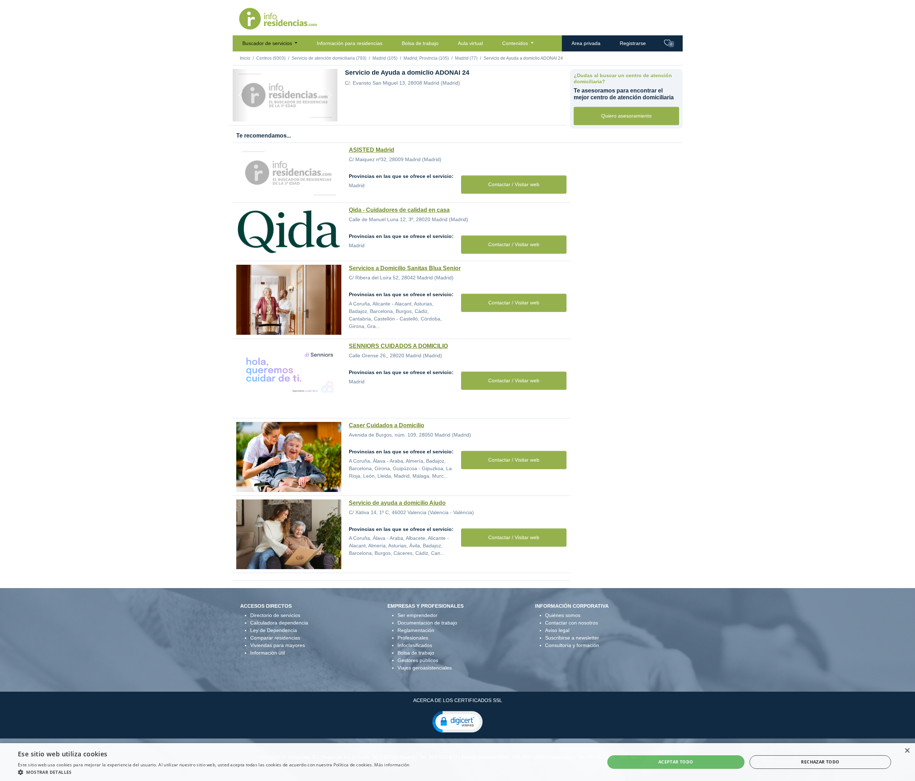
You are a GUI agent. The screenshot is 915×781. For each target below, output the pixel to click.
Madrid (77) (466, 58)
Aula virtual (470, 43)
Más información (392, 765)
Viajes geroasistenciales (424, 668)
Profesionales (412, 638)
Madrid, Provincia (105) (426, 58)
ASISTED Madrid (371, 150)
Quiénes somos (562, 615)
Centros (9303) (271, 58)
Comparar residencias (275, 638)
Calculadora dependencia (279, 623)
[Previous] (240, 95)
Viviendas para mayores (277, 645)
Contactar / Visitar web (513, 184)
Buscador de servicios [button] (267, 43)
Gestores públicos (417, 660)
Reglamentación (415, 630)
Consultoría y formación (572, 645)
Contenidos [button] (515, 43)
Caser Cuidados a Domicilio (386, 425)
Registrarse (633, 43)
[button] (457, 721)
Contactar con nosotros (571, 623)
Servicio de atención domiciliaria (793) (329, 58)
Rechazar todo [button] (820, 762)
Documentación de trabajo (427, 623)
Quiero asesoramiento (626, 116)
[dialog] (457, 762)
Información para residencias (349, 43)
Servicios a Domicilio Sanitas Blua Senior (405, 268)
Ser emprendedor (417, 615)
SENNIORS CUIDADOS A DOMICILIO (398, 346)
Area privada (586, 43)
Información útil (267, 653)
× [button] (907, 750)
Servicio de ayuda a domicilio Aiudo (397, 503)
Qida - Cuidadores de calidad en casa (399, 210)
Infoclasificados (414, 645)
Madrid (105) (384, 58)
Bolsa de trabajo (420, 43)
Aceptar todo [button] (675, 762)
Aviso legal (557, 630)
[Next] (329, 95)
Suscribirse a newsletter (572, 638)
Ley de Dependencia (273, 630)
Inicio (245, 58)
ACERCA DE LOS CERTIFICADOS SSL (457, 700)
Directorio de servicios (275, 615)
